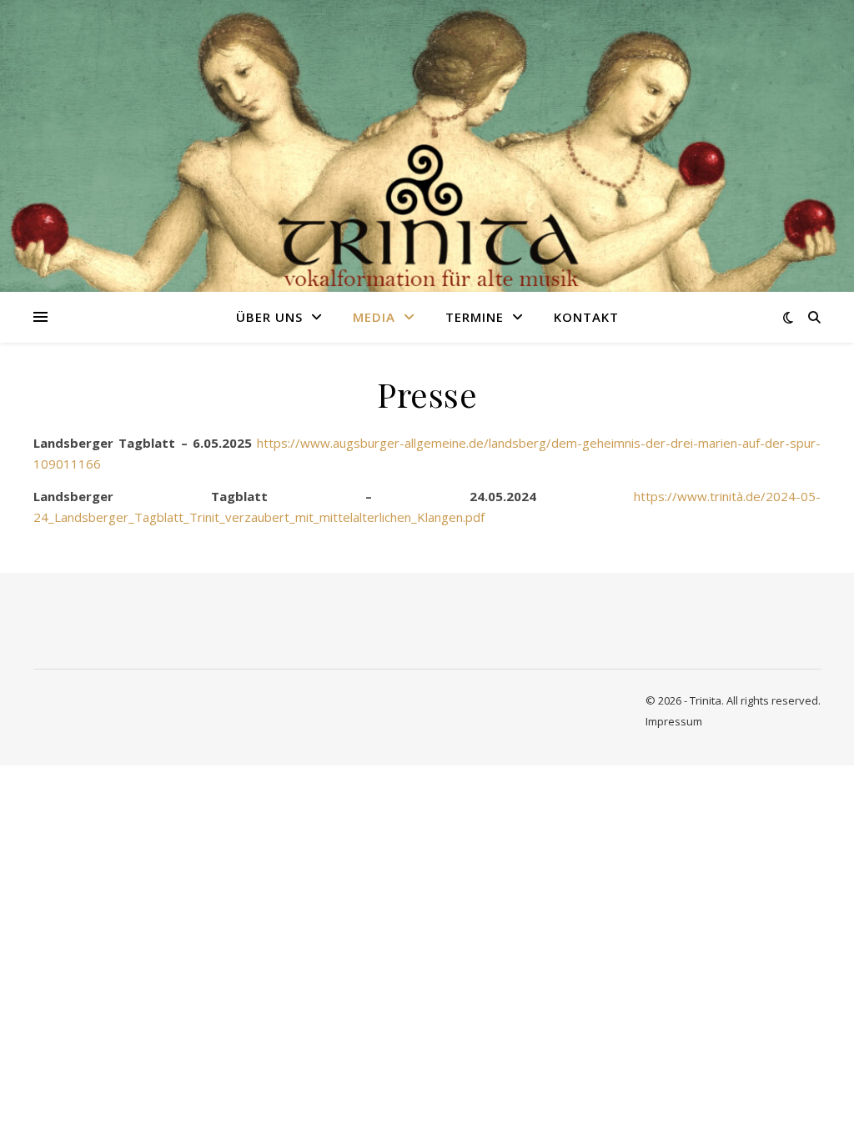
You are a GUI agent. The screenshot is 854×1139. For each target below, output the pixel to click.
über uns (269, 317)
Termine (474, 317)
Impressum (674, 721)
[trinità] (427, 147)
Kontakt (586, 317)
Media (374, 317)
